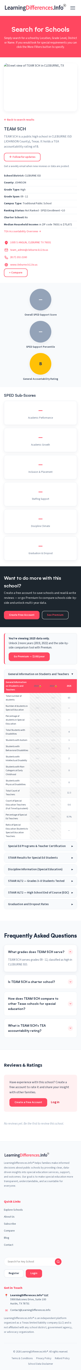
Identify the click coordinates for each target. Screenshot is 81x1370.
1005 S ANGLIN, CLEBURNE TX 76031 (30, 242)
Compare (9, 1231)
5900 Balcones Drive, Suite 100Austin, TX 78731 (28, 1302)
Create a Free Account (28, 1102)
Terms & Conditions (22, 1358)
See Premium (55, 615)
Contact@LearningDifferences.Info (30, 1310)
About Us (9, 1217)
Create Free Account (21, 615)
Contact (8, 1245)
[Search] (58, 1261)
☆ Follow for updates (22, 157)
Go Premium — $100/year (29, 657)
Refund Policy (62, 1358)
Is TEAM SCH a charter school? (31, 982)
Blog (6, 1238)
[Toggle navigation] (72, 8)
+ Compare (15, 273)
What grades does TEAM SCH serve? (36, 952)
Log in (55, 1102)
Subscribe (10, 1224)
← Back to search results (19, 120)
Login (33, 1273)
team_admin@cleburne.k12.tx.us (29, 250)
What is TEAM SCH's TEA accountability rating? (27, 1028)
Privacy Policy (43, 1358)
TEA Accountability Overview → (22, 231)
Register (14, 1273)
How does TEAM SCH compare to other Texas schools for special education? (33, 1004)
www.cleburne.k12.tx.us (24, 265)
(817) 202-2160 (18, 257)
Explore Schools (13, 1210)
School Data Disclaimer (40, 1364)
